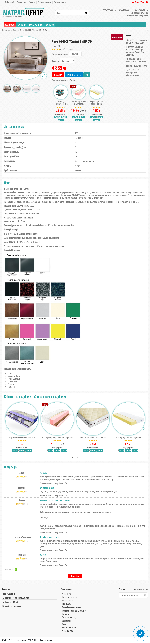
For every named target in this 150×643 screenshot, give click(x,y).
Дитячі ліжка (13, 381)
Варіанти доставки (45, 2)
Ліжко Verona (13, 384)
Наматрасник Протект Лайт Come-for (93, 437)
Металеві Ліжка (14, 376)
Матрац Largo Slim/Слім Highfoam (96, 103)
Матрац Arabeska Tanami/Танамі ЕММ (21, 437)
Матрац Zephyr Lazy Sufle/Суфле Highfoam (57, 437)
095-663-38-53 (109, 10)
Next (143, 428)
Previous (6, 428)
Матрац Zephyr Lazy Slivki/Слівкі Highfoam (79, 103)
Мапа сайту (66, 593)
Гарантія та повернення (71, 607)
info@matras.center (13, 605)
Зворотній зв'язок (69, 627)
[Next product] (147, 30)
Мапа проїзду (67, 631)
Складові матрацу (69, 617)
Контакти (32, 2)
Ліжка (10, 373)
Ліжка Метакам (14, 378)
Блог (64, 624)
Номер (54, 46)
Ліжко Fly (11, 386)
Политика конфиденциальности (74, 610)
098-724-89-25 (125, 10)
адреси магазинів (140, 12)
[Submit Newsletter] (145, 595)
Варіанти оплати (60, 2)
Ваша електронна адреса (141, 589)
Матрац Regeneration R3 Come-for (61, 103)
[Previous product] (146, 30)
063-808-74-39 (141, 10)
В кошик (58, 74)
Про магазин (21, 2)
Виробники (66, 620)
